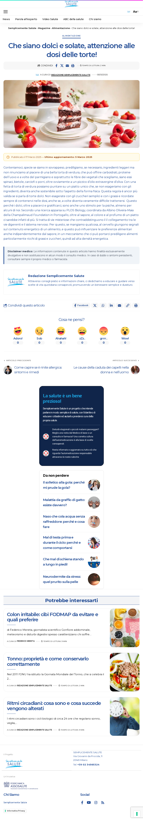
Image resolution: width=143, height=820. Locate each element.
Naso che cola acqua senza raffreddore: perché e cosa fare (64, 521)
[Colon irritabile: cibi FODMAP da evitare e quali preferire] (125, 628)
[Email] (67, 65)
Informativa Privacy (16, 811)
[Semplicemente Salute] (71, 4)
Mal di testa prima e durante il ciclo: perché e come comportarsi (61, 542)
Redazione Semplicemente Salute (70, 75)
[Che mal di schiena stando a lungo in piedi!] (94, 562)
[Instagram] (95, 802)
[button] (6, 11)
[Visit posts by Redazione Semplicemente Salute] (37, 75)
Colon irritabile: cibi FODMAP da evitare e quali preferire (52, 617)
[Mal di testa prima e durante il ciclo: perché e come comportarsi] (94, 543)
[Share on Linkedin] (111, 305)
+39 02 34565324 (88, 764)
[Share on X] (61, 65)
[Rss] (102, 802)
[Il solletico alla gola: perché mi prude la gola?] (94, 485)
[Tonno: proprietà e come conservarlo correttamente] (125, 672)
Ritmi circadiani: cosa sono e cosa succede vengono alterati (54, 705)
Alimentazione (71, 36)
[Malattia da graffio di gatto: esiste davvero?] (94, 502)
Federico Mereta (26, 641)
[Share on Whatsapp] (103, 305)
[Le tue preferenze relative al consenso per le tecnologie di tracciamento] (137, 814)
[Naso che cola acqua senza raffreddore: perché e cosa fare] (94, 522)
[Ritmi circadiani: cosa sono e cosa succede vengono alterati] (125, 716)
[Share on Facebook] (56, 65)
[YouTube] (89, 802)
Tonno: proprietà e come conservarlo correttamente (47, 661)
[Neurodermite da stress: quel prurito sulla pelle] (94, 579)
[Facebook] (82, 802)
